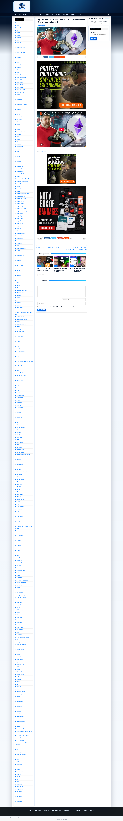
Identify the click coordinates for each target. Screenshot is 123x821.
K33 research (20, 407)
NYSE (18, 524)
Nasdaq (18, 501)
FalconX (19, 302)
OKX (18, 533)
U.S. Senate (19, 747)
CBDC (18, 136)
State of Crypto (20, 674)
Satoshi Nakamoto (21, 627)
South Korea (20, 659)
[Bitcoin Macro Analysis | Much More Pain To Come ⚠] (45, 261)
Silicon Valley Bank (21, 644)
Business (19, 126)
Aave (18, 22)
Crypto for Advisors (21, 198)
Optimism (19, 545)
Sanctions (19, 624)
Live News (19, 434)
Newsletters (19, 509)
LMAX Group (20, 442)
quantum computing (21, 597)
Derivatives (19, 243)
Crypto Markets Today (22, 211)
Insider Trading (20, 372)
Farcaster (19, 305)
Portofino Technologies (22, 580)
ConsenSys (19, 183)
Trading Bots (20, 718)
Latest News (22, 14)
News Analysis (20, 506)
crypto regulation (21, 216)
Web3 (18, 781)
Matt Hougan (20, 464)
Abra (18, 25)
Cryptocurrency (20, 225)
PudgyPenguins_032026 (22, 595)
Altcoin (18, 40)
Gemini (18, 341)
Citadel (18, 159)
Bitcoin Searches (21, 89)
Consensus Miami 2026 (22, 181)
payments (19, 565)
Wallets (18, 776)
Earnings (19, 260)
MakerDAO (19, 447)
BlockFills (19, 109)
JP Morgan (19, 402)
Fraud (18, 326)
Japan (18, 392)
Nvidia (18, 519)
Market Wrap (20, 457)
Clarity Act (19, 161)
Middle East (19, 484)
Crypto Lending (20, 203)
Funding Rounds (20, 331)
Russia (18, 619)
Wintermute (19, 796)
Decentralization (20, 235)
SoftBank (19, 654)
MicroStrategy (20, 481)
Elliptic (18, 270)
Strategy (19, 679)
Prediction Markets (21, 582)
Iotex (18, 382)
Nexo (18, 511)
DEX (18, 245)
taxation (19, 686)
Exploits (18, 297)
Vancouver (19, 766)
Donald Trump (20, 253)
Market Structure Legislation (23, 454)
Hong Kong (19, 358)
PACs (18, 555)
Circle (18, 156)
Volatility (19, 774)
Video (40, 25)
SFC (18, 639)
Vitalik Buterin (20, 771)
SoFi (18, 652)
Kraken (18, 415)
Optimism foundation (22, 548)
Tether (18, 696)
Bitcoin (18, 72)
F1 (17, 300)
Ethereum (19, 287)
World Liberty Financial (22, 799)
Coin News (32, 14)
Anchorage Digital (21, 47)
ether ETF (19, 285)
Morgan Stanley (20, 499)
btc (17, 121)
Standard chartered (21, 671)
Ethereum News (20, 292)
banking (19, 57)
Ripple (18, 612)
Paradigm (19, 557)
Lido (18, 424)
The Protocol (20, 701)
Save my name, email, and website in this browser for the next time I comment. (56, 306)
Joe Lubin (19, 400)
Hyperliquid (19, 365)
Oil (17, 530)
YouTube (44, 151)
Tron (18, 723)
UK (17, 749)
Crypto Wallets (20, 223)
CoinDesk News (20, 171)
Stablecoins (19, 666)
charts (18, 149)
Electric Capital (20, 265)
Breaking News (20, 116)
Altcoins (19, 42)
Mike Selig (19, 486)
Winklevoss (19, 791)
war (18, 779)
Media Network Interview (22, 467)
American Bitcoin (21, 45)
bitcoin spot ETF (20, 92)
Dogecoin (19, 250)
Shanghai (19, 642)
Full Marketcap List (99, 23)
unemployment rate (21, 754)
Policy (18, 572)
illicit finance (20, 368)
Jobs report (20, 397)
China (18, 151)
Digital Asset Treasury (22, 248)
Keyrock (19, 412)
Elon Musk (19, 273)
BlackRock (19, 99)
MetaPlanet (19, 474)
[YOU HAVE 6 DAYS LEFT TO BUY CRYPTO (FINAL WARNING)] (61, 261)
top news (19, 711)
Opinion (18, 543)
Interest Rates (20, 380)
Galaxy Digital (20, 336)
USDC (18, 759)
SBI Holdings (20, 629)
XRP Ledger (19, 801)
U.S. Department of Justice (23, 735)
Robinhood (19, 617)
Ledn (18, 422)
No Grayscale (20, 516)
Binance (19, 67)
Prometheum (20, 592)
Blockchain (19, 102)
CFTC (18, 141)
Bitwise (18, 97)
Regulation (19, 602)
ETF (18, 280)
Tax (17, 684)
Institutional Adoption (22, 375)
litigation (19, 432)
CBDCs (18, 139)
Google (18, 348)
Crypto (18, 191)
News (18, 504)
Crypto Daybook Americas (23, 193)
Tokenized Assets (21, 709)
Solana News (20, 657)
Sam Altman (19, 622)
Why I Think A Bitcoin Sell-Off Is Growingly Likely (48, 248)
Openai (18, 538)
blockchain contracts (22, 104)
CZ (17, 230)
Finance (18, 321)
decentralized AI (20, 238)
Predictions (19, 585)
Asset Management (21, 52)
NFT (18, 514)
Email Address (93, 32)
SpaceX (18, 661)
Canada (18, 129)
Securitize (19, 634)
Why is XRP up (20, 789)
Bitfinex (18, 94)
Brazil (18, 114)
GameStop (19, 339)
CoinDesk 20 (20, 166)
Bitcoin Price (20, 87)
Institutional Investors (22, 377)
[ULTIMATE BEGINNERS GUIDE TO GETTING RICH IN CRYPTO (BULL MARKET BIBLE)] (78, 261)
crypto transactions (21, 220)
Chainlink (19, 144)
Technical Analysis (21, 691)
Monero (18, 491)
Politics (18, 575)
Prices (18, 587)
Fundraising (19, 334)
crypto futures (20, 201)
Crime (18, 186)
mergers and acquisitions (23, 472)
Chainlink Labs (20, 146)
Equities (19, 275)
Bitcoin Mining (20, 82)
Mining (73, 14)
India (18, 370)
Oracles (18, 553)
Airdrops (19, 35)
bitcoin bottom (20, 74)
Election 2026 (20, 263)
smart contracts (20, 649)
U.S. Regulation (20, 740)
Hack (18, 356)
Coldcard (19, 176)
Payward (19, 567)
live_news (19, 437)
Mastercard (19, 462)
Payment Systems (21, 562)
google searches (21, 351)
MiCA (18, 477)
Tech (18, 689)
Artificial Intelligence (21, 50)
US (17, 757)
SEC (18, 632)
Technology (19, 694)
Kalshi (18, 410)
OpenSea (19, 540)
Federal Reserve (20, 316)
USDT (18, 761)
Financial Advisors (21, 324)
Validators (19, 764)
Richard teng (20, 609)
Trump (18, 726)
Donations (65, 14)
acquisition (19, 27)
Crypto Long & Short (21, 208)
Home (15, 14)
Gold (18, 346)
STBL (18, 676)
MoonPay (19, 496)
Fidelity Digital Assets (22, 319)
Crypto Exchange (21, 196)
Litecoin (18, 429)
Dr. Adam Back (20, 255)
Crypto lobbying (20, 206)
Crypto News (20, 213)
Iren (18, 390)
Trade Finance (20, 716)
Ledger (18, 420)
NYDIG (18, 521)
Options (18, 550)
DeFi (18, 240)
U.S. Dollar (19, 737)
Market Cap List (55, 14)
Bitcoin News (20, 84)
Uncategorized (20, 752)
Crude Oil (19, 188)
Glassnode (19, 344)
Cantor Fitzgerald (21, 131)
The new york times (21, 699)
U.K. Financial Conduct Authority (24, 728)
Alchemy (19, 37)
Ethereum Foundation (22, 290)
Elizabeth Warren (21, 268)
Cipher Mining (20, 154)
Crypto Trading (20, 218)
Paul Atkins (19, 560)
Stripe (18, 681)
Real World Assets (21, 600)
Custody (19, 228)
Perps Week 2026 (21, 570)
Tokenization (20, 706)
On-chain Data (20, 535)
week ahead (19, 784)
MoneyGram (20, 494)
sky (17, 647)
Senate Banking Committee (23, 637)
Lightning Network (21, 427)
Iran (18, 387)
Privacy (18, 590)
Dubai (18, 258)
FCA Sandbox (20, 307)
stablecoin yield (20, 664)
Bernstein (19, 64)
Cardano (19, 134)
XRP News (19, 804)
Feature (18, 310)
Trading (80, 14)
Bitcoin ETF (19, 79)
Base (18, 62)
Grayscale (19, 353)
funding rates (20, 329)
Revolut (18, 607)
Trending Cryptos (44, 14)
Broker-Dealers (20, 119)
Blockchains (20, 107)
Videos (43, 25)
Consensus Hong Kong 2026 (23, 178)
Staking (18, 669)
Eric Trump (19, 277)
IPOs (18, 385)
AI (17, 30)
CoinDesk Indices (21, 168)
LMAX (18, 439)
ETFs (18, 282)
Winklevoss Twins (21, 794)
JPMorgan (19, 405)
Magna (18, 444)
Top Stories (19, 713)
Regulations (19, 604)
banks (18, 59)
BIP (17, 69)
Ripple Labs (19, 614)
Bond (18, 112)
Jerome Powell (20, 395)
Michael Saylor (20, 479)
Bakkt (18, 55)
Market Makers (20, 452)
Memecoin (19, 469)
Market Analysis (20, 449)
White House (20, 786)
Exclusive (19, 295)
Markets (19, 459)
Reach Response (64, 819)
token (18, 704)
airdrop (18, 32)
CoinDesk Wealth (21, 173)
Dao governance (21, 233)
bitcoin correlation (21, 77)
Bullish (18, 124)
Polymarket (19, 577)
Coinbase (19, 164)
